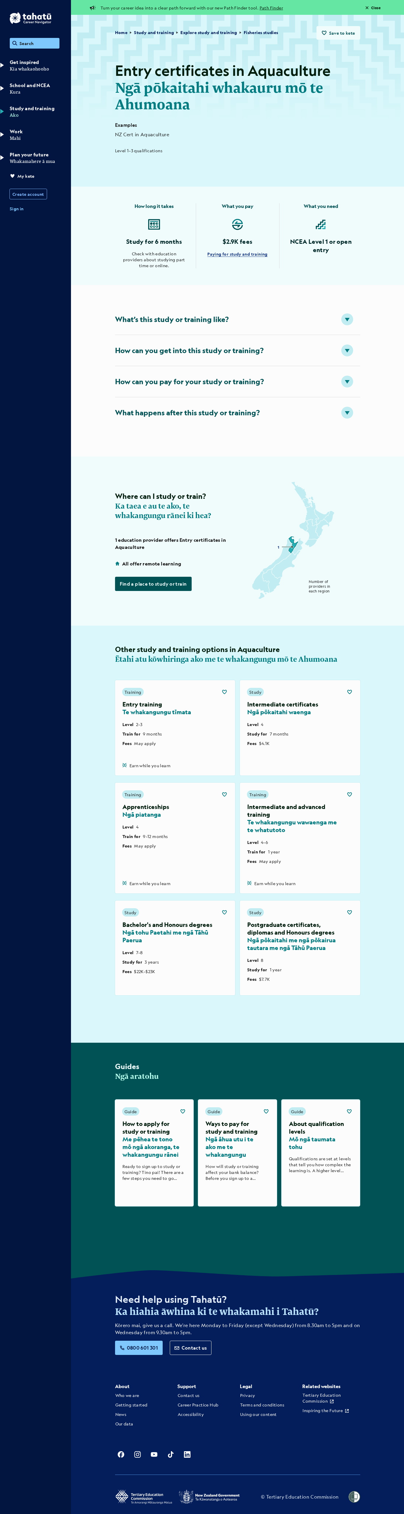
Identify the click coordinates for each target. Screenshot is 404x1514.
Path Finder (271, 7)
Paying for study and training (237, 254)
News (121, 1414)
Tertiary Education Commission (322, 1398)
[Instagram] (137, 1454)
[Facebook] (121, 1454)
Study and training (154, 32)
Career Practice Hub (198, 1404)
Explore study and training (208, 32)
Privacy (247, 1395)
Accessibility (191, 1414)
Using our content (258, 1414)
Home (121, 32)
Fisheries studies (261, 32)
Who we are (127, 1395)
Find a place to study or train (153, 584)
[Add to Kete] (224, 692)
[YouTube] (154, 1454)
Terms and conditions (262, 1404)
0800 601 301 (142, 1348)
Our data (124, 1423)
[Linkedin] (187, 1454)
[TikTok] (171, 1454)
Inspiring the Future (323, 1410)
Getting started (131, 1404)
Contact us (194, 1348)
